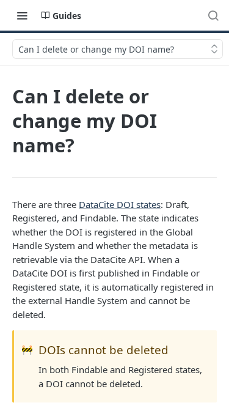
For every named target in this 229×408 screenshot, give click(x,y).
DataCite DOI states (120, 204)
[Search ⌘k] (213, 15)
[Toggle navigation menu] (22, 15)
